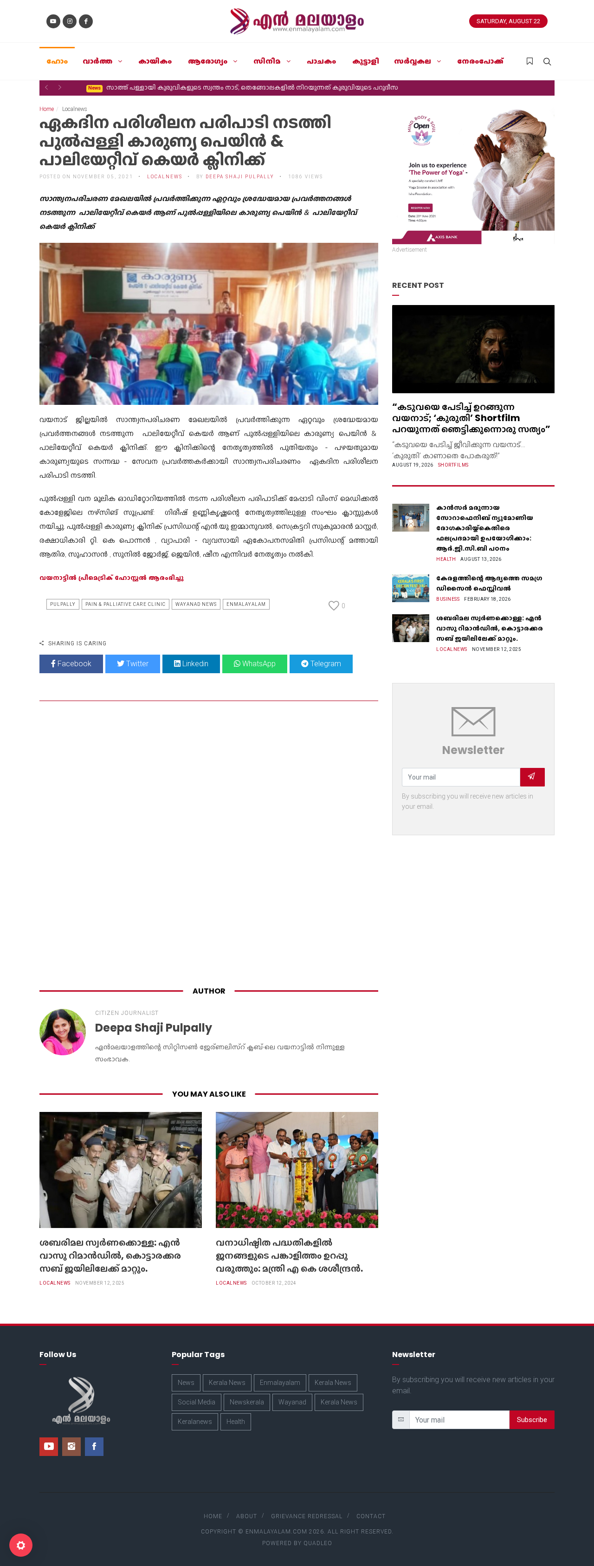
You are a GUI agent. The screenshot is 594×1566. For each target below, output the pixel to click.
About (246, 1516)
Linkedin (194, 663)
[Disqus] (208, 845)
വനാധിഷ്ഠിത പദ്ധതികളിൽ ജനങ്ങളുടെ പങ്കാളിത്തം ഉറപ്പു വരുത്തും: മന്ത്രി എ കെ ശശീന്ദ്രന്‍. (289, 1255)
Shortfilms (453, 465)
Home (46, 109)
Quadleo (317, 1543)
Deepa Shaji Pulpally (240, 176)
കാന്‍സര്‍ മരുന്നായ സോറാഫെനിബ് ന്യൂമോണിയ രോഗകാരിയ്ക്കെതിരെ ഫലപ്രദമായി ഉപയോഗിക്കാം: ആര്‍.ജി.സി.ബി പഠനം (484, 528)
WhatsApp (258, 663)
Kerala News (227, 1382)
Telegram (325, 663)
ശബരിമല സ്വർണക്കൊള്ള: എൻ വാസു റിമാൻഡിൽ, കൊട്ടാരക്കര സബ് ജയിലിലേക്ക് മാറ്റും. (110, 1255)
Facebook (73, 663)
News (186, 1382)
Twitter (136, 663)
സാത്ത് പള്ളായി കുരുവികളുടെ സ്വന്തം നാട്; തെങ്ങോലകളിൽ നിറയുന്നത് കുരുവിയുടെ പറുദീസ (231, 87)
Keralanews (195, 1421)
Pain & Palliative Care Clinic (125, 604)
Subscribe (532, 1420)
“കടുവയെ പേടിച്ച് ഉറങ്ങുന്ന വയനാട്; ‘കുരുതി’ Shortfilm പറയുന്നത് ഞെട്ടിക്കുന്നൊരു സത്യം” (471, 417)
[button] (46, 87)
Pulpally (63, 604)
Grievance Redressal (306, 1516)
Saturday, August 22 (508, 21)
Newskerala (247, 1402)
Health (446, 559)
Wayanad (292, 1402)
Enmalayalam (246, 604)
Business (447, 599)
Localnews (55, 1283)
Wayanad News (196, 604)
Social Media (196, 1402)
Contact (371, 1516)
